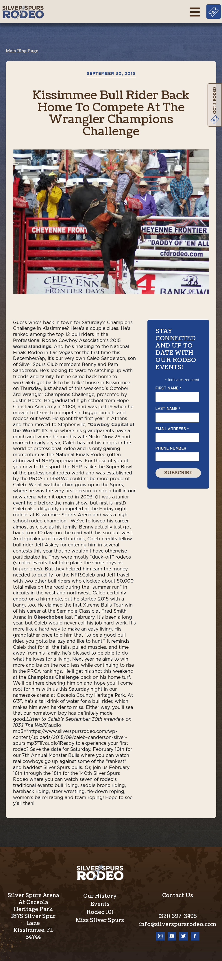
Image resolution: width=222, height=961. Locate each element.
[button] (194, 11)
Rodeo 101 (100, 912)
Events (100, 904)
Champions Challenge (53, 677)
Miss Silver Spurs (100, 920)
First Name (169, 388)
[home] (23, 11)
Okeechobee (49, 617)
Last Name (168, 408)
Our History (100, 896)
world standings (32, 346)
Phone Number (171, 448)
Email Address (172, 428)
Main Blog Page (22, 51)
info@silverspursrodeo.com (177, 924)
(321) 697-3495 (177, 916)
